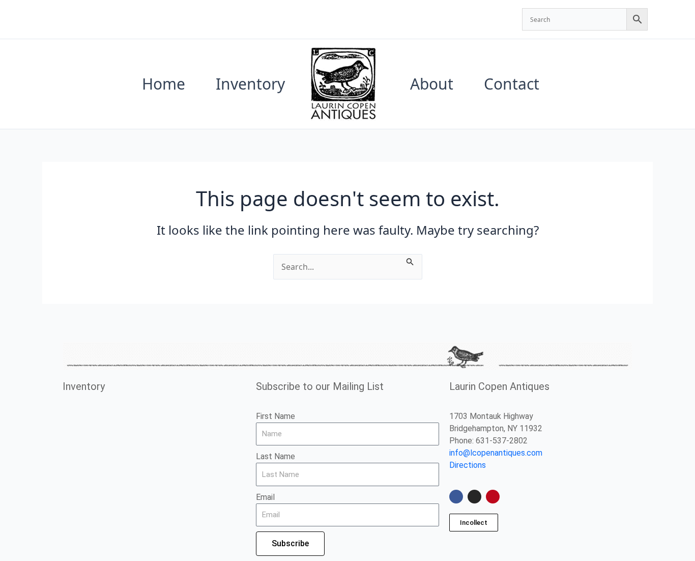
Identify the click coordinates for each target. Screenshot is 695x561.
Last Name (275, 456)
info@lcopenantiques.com (495, 453)
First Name (275, 416)
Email (265, 497)
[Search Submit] (410, 260)
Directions (467, 465)
